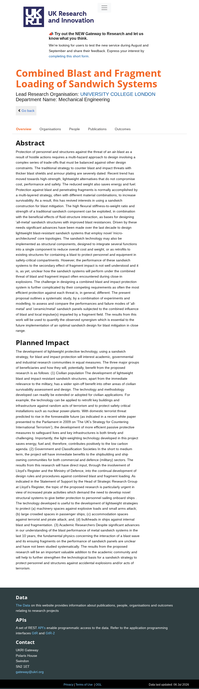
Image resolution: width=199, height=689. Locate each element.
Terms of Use (84, 684)
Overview (23, 129)
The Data (23, 605)
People (74, 129)
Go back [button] (28, 111)
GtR (35, 633)
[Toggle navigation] (104, 8)
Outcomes (123, 129)
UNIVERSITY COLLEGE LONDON (117, 94)
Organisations (50, 129)
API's (42, 628)
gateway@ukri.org (30, 672)
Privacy (68, 684)
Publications (97, 129)
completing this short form (69, 56)
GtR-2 (50, 633)
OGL (99, 684)
